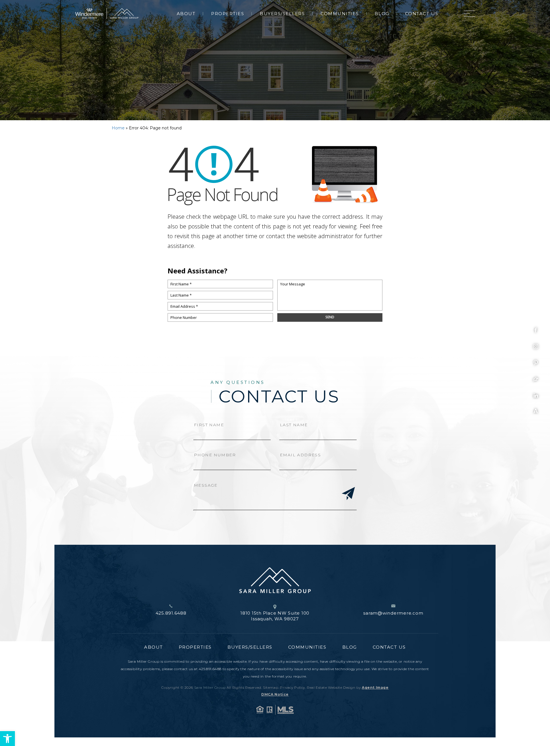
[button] (7, 738)
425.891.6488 (171, 613)
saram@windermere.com (393, 613)
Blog (382, 13)
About (186, 13)
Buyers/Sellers (282, 13)
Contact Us (421, 13)
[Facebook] (536, 330)
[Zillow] (536, 379)
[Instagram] (535, 347)
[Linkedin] (536, 395)
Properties (227, 13)
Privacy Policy (292, 687)
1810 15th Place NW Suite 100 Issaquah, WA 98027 (274, 615)
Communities (340, 13)
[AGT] (536, 411)
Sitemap (270, 687)
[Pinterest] (536, 363)
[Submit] (348, 494)
